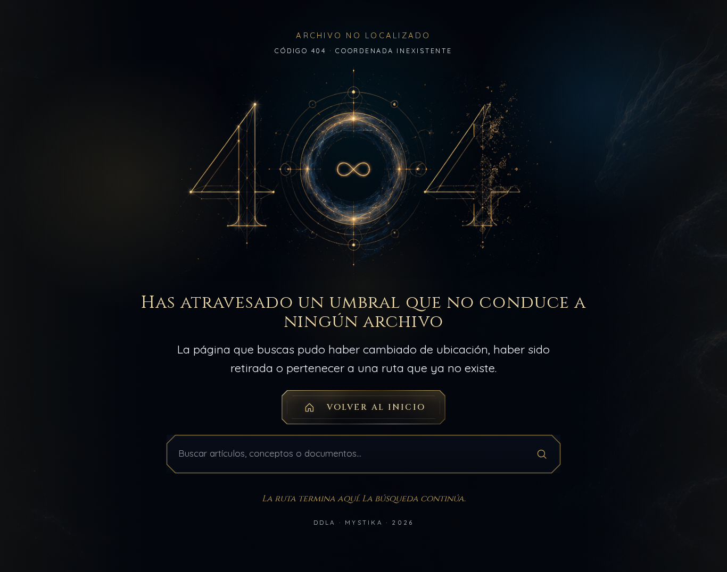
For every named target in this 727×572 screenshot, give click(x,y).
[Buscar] (542, 453)
